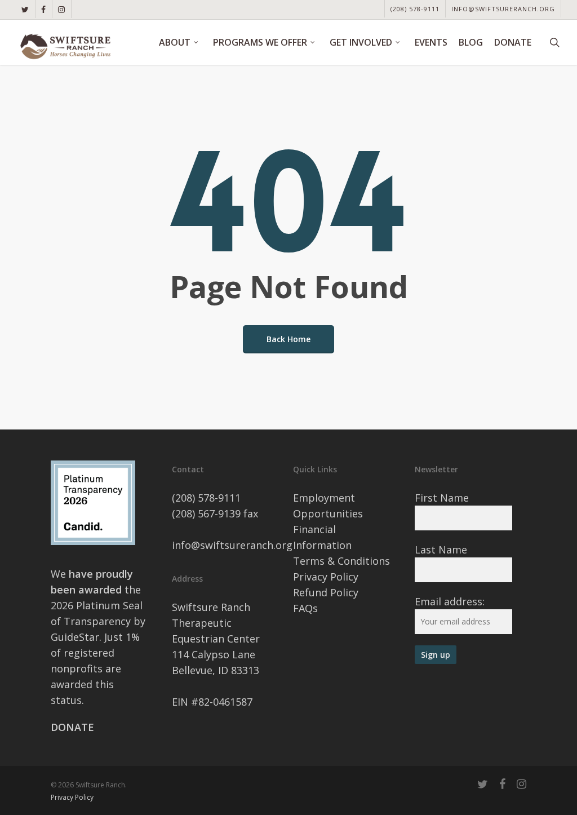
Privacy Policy (325, 576)
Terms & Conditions (341, 561)
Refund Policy (325, 592)
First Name (442, 497)
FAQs (305, 608)
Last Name (441, 549)
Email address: (450, 601)
